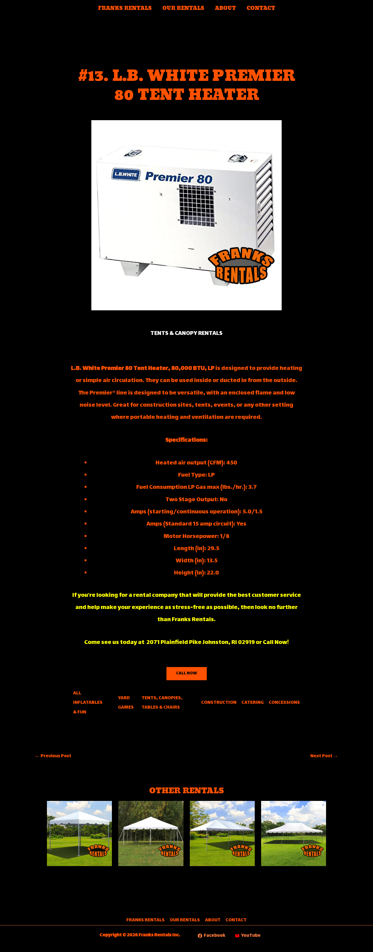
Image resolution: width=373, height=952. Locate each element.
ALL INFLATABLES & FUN (88, 703)
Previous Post (53, 756)
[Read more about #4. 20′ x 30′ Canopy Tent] (293, 833)
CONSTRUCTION (218, 703)
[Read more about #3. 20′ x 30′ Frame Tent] (222, 833)
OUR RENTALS (183, 8)
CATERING (253, 703)
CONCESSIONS (284, 703)
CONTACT (261, 8)
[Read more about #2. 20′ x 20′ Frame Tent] (150, 833)
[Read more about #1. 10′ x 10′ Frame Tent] (79, 833)
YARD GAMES (126, 703)
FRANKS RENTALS (125, 8)
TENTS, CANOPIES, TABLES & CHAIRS (162, 703)
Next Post (324, 756)
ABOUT (225, 8)
